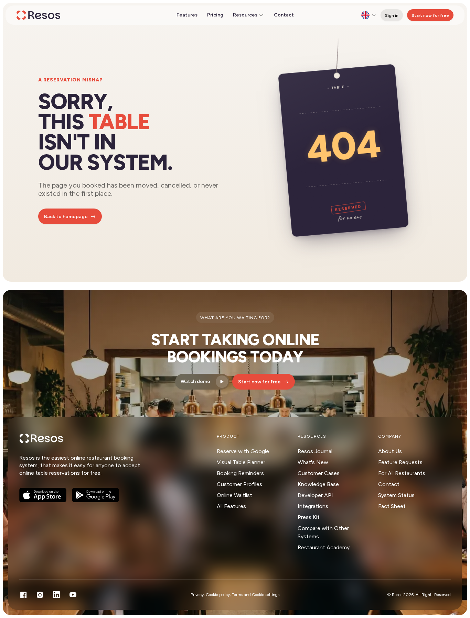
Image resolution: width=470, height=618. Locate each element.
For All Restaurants (401, 473)
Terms (237, 594)
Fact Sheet (392, 506)
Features (187, 15)
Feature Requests (400, 462)
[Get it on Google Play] (95, 495)
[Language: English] (368, 15)
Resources (245, 15)
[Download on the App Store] (42, 495)
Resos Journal (315, 451)
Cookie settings (265, 594)
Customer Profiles (239, 484)
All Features (231, 506)
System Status (396, 495)
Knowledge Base (318, 484)
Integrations (313, 506)
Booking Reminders (240, 473)
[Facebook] (23, 595)
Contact (284, 15)
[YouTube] (73, 595)
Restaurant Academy (324, 547)
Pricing (215, 15)
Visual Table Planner (241, 462)
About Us (390, 451)
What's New (313, 462)
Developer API (315, 495)
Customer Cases (319, 473)
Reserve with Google (243, 451)
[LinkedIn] (56, 595)
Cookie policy (218, 594)
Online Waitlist (234, 495)
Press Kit (309, 517)
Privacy (197, 594)
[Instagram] (40, 595)
